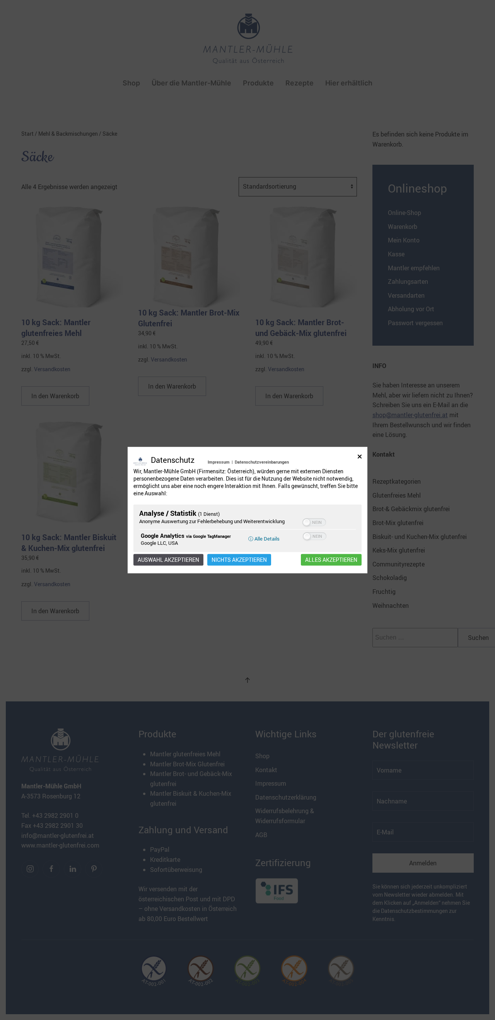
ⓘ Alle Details (264, 538)
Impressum (219, 462)
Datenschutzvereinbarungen (262, 462)
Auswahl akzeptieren (168, 559)
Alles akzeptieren (331, 559)
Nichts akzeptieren (239, 559)
